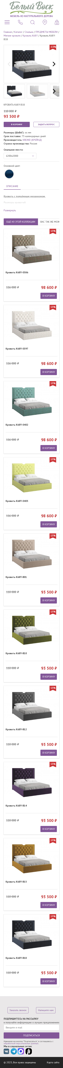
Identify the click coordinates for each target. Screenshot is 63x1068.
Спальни (29, 31)
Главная (8, 31)
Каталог (18, 31)
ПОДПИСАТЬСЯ (31, 1035)
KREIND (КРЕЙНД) (32, 139)
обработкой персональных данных (21, 1043)
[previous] (9, 64)
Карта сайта (53, 1062)
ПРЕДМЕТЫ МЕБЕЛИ (47, 31)
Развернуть (10, 210)
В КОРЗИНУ (16, 124)
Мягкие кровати (12, 35)
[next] (53, 64)
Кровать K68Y (30, 35)
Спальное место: (13, 149)
